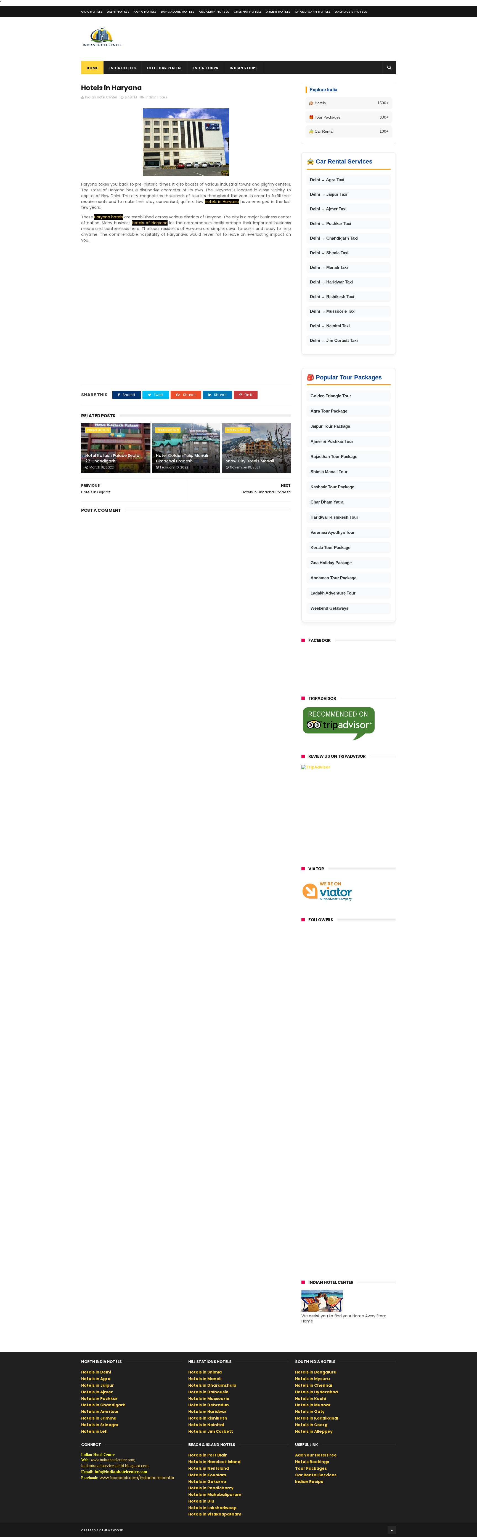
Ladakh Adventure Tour (333, 593)
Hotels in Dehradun (208, 1405)
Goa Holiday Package (331, 562)
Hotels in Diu (201, 1501)
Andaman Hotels (214, 11)
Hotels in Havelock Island (214, 1461)
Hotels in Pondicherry (211, 1488)
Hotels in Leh (94, 1431)
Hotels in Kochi (310, 1398)
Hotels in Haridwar (207, 1411)
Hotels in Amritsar (100, 1411)
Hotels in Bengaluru (315, 1372)
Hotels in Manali (204, 1378)
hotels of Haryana (150, 223)
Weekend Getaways (329, 608)
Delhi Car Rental (164, 68)
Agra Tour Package (329, 411)
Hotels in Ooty (310, 1411)
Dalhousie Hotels (351, 11)
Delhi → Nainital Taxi (330, 325)
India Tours (205, 68)
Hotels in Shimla (205, 1372)
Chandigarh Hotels (313, 11)
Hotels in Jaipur (97, 1385)
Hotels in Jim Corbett (210, 1431)
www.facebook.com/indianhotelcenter (137, 1477)
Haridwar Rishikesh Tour (334, 517)
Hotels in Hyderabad (316, 1392)
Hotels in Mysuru (312, 1378)
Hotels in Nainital (206, 1425)
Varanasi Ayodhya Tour (333, 532)
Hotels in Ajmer (97, 1392)
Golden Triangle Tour (331, 395)
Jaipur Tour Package (330, 426)
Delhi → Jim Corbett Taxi (334, 340)
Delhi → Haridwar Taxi (331, 282)
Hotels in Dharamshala (212, 1385)
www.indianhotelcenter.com (112, 1460)
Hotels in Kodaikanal (316, 1418)
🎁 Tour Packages (348, 117)
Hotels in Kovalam (207, 1475)
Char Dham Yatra (327, 502)
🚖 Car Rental (348, 131)
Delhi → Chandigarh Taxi (334, 238)
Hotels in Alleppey (314, 1431)
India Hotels (122, 68)
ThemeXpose (112, 1530)
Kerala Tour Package (330, 547)
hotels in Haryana (222, 201)
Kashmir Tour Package (332, 486)
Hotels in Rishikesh (207, 1418)
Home (92, 68)
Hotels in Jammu (98, 1418)
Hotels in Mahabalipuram (214, 1494)
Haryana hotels (108, 217)
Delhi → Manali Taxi (329, 267)
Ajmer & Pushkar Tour (332, 441)
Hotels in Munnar (313, 1405)
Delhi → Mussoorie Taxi (333, 311)
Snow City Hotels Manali (250, 461)
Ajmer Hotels (278, 11)
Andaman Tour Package (333, 577)
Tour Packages (311, 1468)
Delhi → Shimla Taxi (329, 252)
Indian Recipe (244, 68)
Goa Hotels (92, 11)
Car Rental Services (315, 1475)
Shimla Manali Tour (329, 471)
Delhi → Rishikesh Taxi (332, 296)
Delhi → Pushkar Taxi (330, 223)
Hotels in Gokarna (207, 1481)
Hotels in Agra (95, 1378)
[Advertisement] (295, 38)
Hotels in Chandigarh (103, 1405)
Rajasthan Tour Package (334, 456)
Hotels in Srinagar (100, 1425)
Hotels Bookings (312, 1461)
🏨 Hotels (348, 103)
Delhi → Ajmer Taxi (328, 209)
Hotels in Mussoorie (208, 1398)
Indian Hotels (156, 97)
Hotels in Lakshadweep (212, 1508)
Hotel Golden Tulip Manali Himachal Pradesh (182, 458)
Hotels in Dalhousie (208, 1392)
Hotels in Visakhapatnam (214, 1514)
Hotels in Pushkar (99, 1398)
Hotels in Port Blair (207, 1455)
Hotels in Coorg (311, 1425)
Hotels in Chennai (313, 1385)
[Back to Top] (392, 1530)
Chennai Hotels (248, 11)
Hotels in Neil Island (208, 1468)
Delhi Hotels (118, 11)
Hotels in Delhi (96, 1372)
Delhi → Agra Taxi (327, 179)
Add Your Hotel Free (316, 1455)
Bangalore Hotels (178, 11)
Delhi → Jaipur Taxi (328, 194)
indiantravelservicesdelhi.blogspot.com (115, 1465)
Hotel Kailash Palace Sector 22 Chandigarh (113, 458)
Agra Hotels (145, 11)
